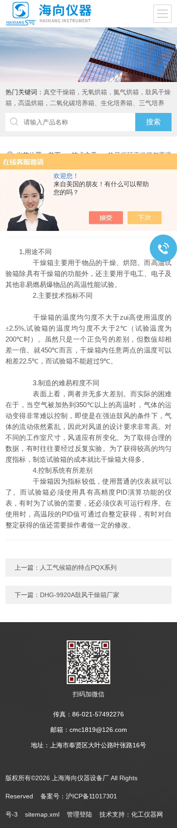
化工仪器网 (147, 814)
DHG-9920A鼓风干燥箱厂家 (79, 594)
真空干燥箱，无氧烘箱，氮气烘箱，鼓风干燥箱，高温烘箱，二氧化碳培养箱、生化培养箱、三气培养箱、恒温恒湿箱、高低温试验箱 (88, 103)
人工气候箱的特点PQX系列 (78, 567)
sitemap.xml (42, 814)
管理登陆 (79, 814)
